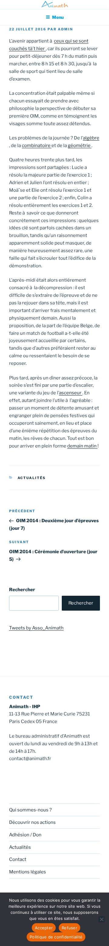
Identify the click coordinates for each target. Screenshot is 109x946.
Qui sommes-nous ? (30, 810)
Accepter (44, 927)
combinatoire (36, 145)
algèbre (91, 138)
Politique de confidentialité (56, 936)
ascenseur (70, 393)
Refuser (69, 927)
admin (65, 29)
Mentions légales (27, 872)
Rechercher (22, 589)
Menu (58, 17)
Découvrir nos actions (32, 822)
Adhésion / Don (25, 835)
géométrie (79, 145)
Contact (17, 859)
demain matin (82, 446)
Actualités (32, 478)
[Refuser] (101, 919)
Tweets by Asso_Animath (36, 628)
